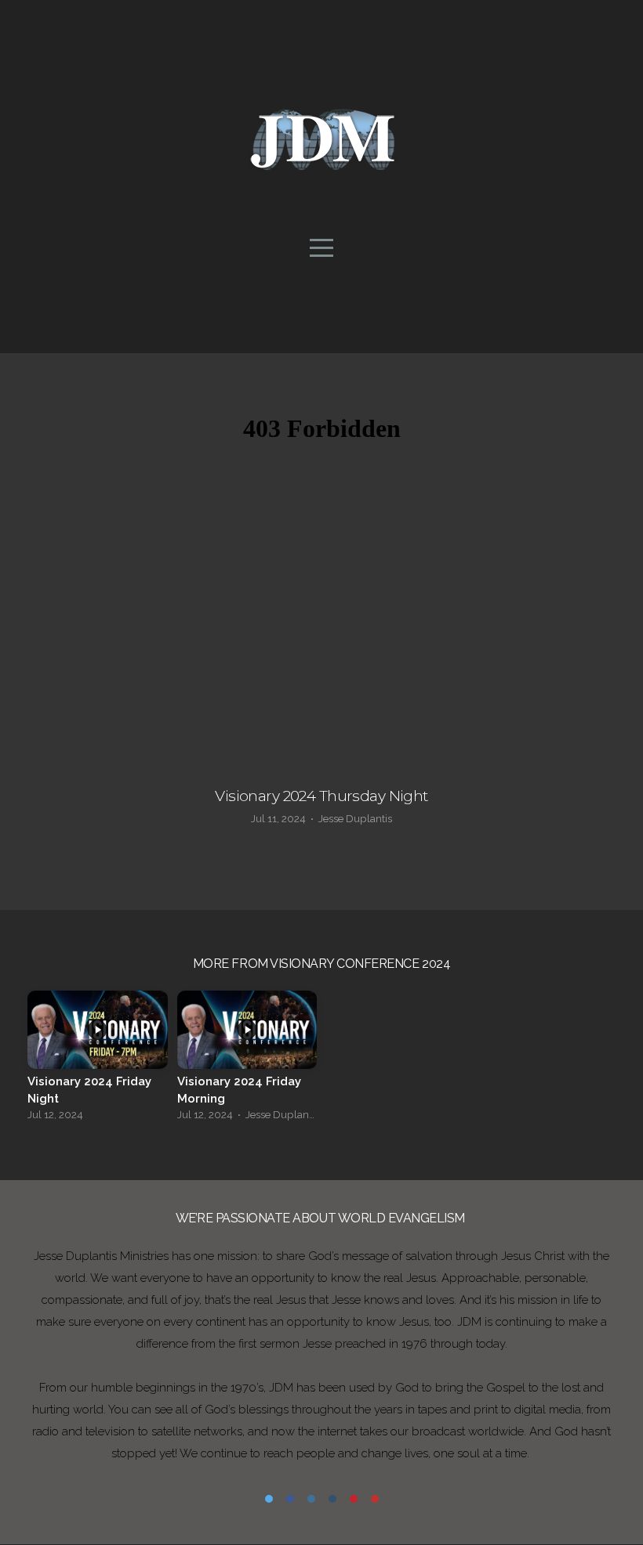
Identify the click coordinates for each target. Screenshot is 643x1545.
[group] (97, 1060)
